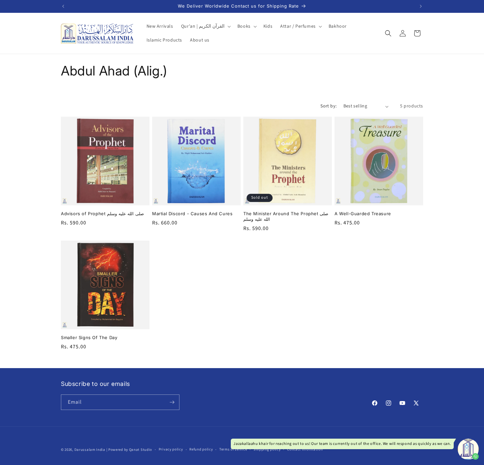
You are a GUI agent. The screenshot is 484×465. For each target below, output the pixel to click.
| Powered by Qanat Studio (129, 449)
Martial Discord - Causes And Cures (192, 213)
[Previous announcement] (63, 6)
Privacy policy (171, 449)
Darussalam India (89, 449)
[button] (205, 26)
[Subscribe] (172, 402)
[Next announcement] (421, 6)
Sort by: (328, 106)
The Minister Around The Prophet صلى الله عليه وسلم (285, 216)
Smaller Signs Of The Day (89, 337)
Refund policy (201, 449)
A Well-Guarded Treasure (363, 213)
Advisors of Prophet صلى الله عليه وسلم (102, 213)
